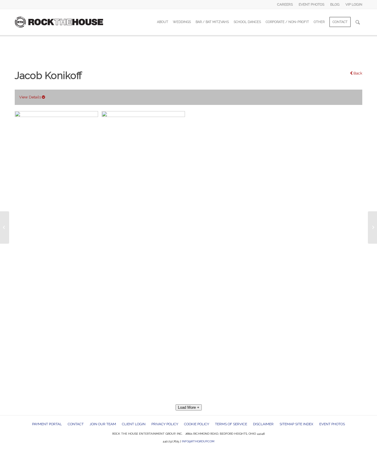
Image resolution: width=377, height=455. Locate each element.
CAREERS (285, 4)
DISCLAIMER (263, 424)
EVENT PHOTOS (311, 4)
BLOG (335, 4)
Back (357, 73)
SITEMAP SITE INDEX (296, 424)
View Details (30, 97)
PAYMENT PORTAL (47, 424)
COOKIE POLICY (196, 424)
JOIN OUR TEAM (103, 424)
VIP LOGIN (353, 4)
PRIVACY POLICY (164, 424)
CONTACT (76, 424)
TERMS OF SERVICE (231, 424)
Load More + (188, 407)
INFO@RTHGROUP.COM (198, 441)
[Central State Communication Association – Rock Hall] (4, 227)
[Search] (357, 22)
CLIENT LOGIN (133, 424)
